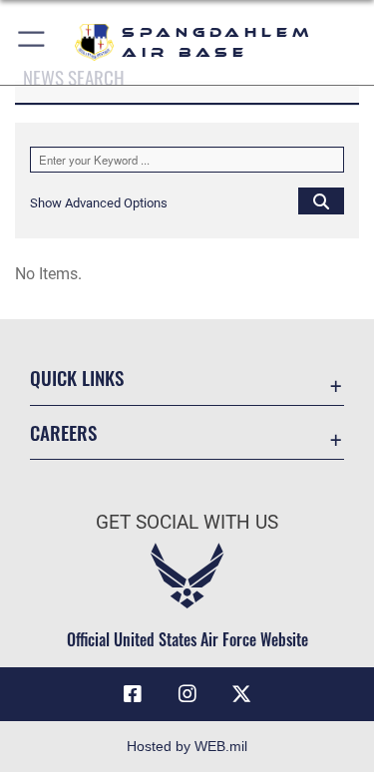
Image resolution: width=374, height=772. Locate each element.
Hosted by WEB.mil (187, 746)
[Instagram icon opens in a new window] (187, 694)
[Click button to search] (321, 200)
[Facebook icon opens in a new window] (133, 694)
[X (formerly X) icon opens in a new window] (241, 694)
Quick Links (77, 377)
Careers (63, 432)
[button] (32, 42)
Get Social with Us (187, 522)
